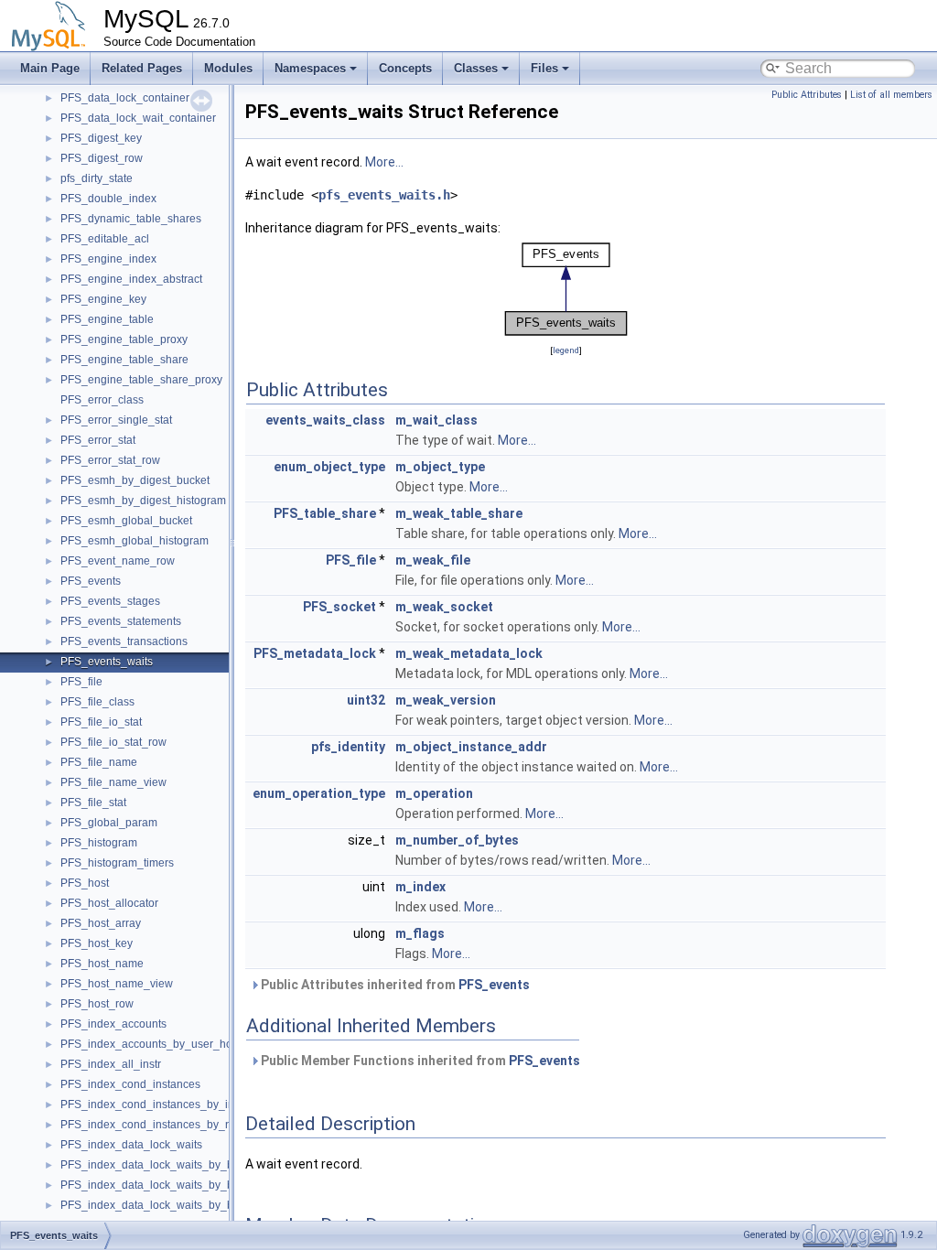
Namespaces (310, 68)
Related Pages (142, 68)
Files (544, 68)
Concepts (405, 68)
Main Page (50, 68)
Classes (476, 68)
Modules (228, 68)
